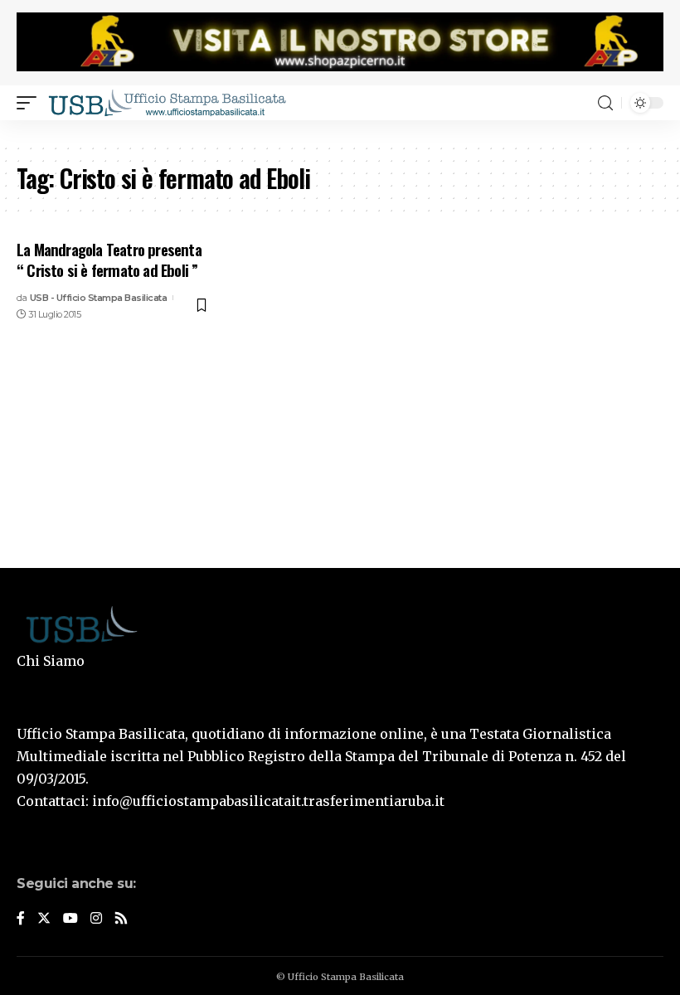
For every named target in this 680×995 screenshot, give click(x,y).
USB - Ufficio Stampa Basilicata (99, 297)
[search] (605, 103)
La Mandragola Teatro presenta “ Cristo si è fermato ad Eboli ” (109, 259)
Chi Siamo (51, 661)
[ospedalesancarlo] (340, 131)
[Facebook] (21, 919)
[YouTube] (70, 919)
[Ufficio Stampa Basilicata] (167, 102)
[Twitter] (44, 919)
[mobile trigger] (31, 102)
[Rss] (121, 919)
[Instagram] (96, 919)
